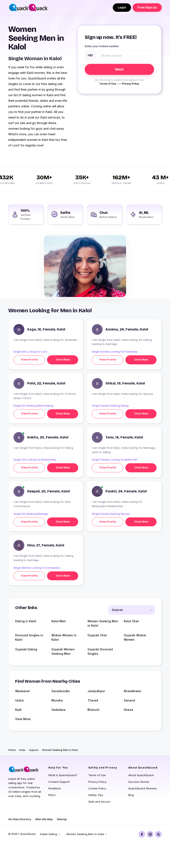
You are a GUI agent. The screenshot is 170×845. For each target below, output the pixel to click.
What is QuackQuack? (62, 775)
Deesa (128, 709)
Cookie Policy (97, 788)
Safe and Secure (99, 801)
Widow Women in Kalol (63, 637)
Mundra (57, 700)
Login (122, 7)
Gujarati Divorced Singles (100, 651)
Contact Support (59, 781)
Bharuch (93, 709)
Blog (131, 795)
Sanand (129, 700)
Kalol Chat (131, 621)
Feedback (54, 788)
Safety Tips (95, 795)
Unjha (19, 700)
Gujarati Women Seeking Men (63, 651)
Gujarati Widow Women (135, 637)
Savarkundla (60, 691)
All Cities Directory (19, 819)
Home (12, 750)
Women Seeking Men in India (85, 834)
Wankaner (22, 691)
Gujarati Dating (26, 649)
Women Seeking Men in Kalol (102, 623)
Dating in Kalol (25, 621)
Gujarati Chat (97, 635)
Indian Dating (48, 834)
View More (23, 719)
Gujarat (33, 750)
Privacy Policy (130, 83)
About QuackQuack (141, 775)
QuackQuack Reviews (142, 788)
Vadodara (58, 709)
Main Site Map (44, 819)
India (22, 750)
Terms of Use (107, 83)
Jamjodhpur (96, 691)
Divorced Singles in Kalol (29, 637)
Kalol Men (58, 621)
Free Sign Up (147, 7)
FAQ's (52, 795)
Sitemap (62, 819)
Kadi (18, 709)
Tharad (92, 700)
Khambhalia (132, 691)
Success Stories (138, 781)
